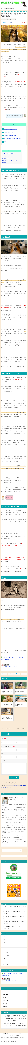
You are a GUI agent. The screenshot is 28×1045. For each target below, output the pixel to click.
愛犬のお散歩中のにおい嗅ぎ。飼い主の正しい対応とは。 (7, 704)
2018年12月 (5, 994)
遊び (3, 961)
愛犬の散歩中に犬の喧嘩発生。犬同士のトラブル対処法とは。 (20, 704)
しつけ (7, 19)
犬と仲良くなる (13, 19)
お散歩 (3, 19)
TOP (11, 1033)
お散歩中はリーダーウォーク (10, 135)
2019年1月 (5, 991)
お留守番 (4, 942)
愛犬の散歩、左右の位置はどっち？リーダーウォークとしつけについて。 (21, 728)
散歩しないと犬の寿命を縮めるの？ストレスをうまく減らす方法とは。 (8, 728)
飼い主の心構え (6, 964)
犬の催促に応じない (8, 132)
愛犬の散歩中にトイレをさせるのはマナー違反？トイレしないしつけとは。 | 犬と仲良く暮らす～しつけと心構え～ (14, 1018)
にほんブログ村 (5, 659)
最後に (5, 141)
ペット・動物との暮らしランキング (9, 666)
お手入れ (4, 936)
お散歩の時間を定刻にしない (10, 129)
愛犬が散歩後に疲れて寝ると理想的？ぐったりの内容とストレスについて (7, 691)
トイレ (4, 949)
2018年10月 (5, 1000)
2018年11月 (5, 997)
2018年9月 (5, 1003)
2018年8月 (5, 1006)
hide (14, 150)
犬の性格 (4, 958)
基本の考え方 (5, 952)
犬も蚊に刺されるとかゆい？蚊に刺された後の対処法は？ (20, 691)
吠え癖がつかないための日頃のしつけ (12, 138)
